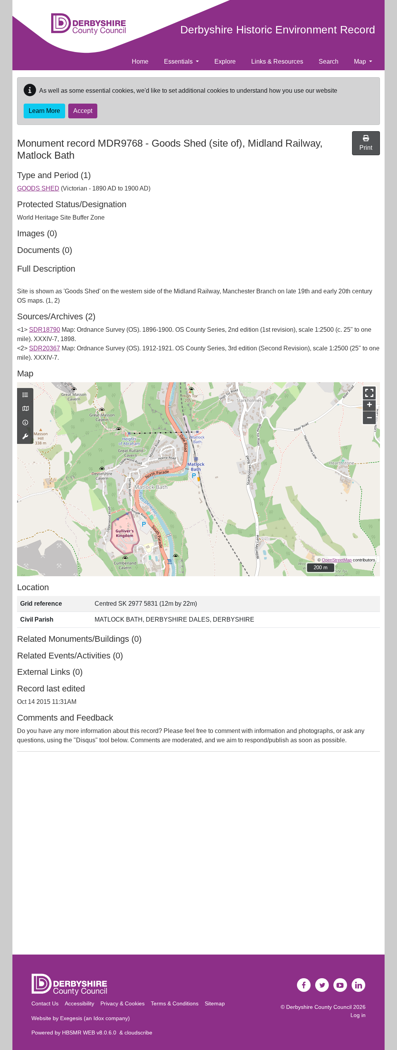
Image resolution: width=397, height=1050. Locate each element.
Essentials (179, 61)
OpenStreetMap (337, 560)
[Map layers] (25, 395)
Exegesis (71, 1018)
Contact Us (45, 1003)
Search (328, 61)
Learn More (44, 110)
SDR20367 (44, 348)
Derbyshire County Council (319, 1007)
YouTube (340, 985)
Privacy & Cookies (122, 1003)
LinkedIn (359, 985)
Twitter (322, 985)
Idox (98, 1018)
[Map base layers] (25, 409)
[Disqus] (198, 855)
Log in (358, 1015)
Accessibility (79, 1003)
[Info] (25, 423)
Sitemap (215, 1003)
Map (361, 61)
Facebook (304, 985)
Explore (225, 61)
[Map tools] (25, 437)
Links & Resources (277, 61)
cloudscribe (138, 1032)
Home (140, 61)
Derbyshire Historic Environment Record (277, 30)
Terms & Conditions (174, 1003)
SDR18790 (44, 329)
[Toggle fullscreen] (369, 392)
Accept (82, 110)
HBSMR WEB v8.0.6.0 (90, 1032)
